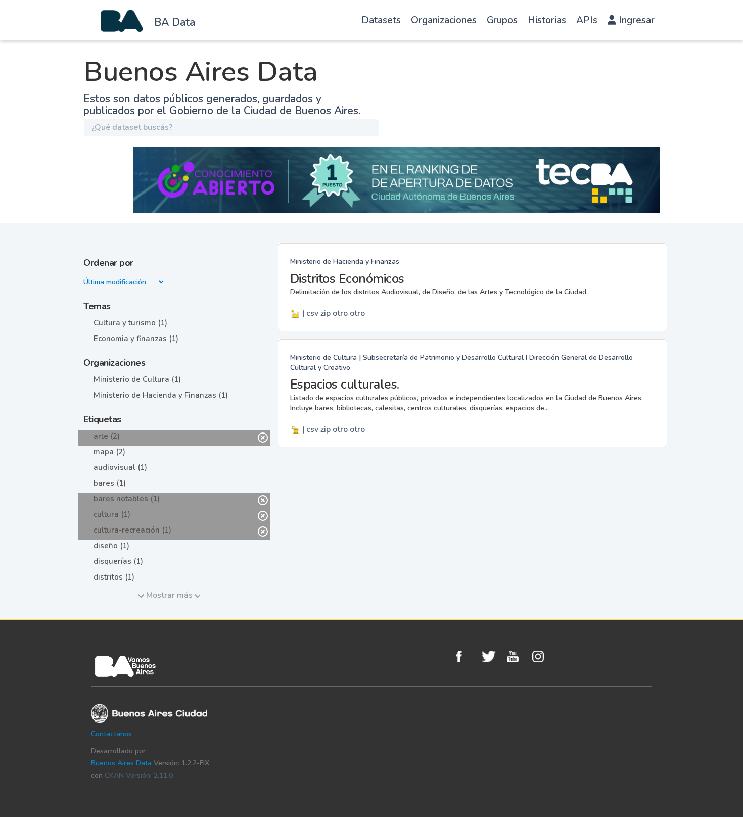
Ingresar (635, 20)
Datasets (381, 20)
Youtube (517, 656)
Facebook (466, 656)
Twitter (492, 656)
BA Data (174, 22)
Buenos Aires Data (121, 763)
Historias (547, 20)
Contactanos (111, 734)
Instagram (542, 656)
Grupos (502, 20)
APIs (586, 20)
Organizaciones (444, 20)
